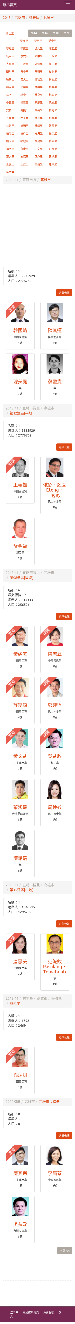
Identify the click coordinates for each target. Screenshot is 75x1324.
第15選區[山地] (21, 890)
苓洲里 (24, 40)
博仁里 (10, 33)
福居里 (39, 141)
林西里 (10, 94)
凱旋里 (53, 102)
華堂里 (10, 71)
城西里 (53, 48)
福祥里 (24, 133)
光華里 (24, 87)
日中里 (24, 71)
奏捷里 (24, 110)
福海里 (39, 133)
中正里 (10, 102)
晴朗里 (10, 79)
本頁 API (65, 1250)
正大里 (10, 156)
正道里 (53, 156)
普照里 (39, 71)
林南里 (53, 94)
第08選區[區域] (21, 578)
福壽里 (39, 110)
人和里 (10, 63)
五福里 (24, 156)
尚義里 (24, 102)
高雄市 (20, 17)
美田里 (53, 63)
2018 (7, 17)
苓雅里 (10, 48)
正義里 (10, 164)
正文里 (39, 148)
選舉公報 (64, 292)
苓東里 (24, 48)
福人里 (10, 141)
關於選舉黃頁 (31, 1312)
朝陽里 (53, 125)
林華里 (53, 87)
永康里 (24, 148)
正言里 (53, 148)
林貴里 (53, 118)
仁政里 (24, 63)
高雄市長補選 (49, 1102)
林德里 (39, 118)
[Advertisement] (37, 225)
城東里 (10, 56)
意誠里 (24, 56)
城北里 (39, 48)
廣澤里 (39, 63)
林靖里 (39, 125)
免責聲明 (48, 1312)
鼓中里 (39, 56)
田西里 (53, 56)
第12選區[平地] (21, 413)
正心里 (39, 156)
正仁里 (24, 164)
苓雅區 (34, 17)
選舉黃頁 (10, 5)
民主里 (24, 118)
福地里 (24, 141)
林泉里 (48, 17)
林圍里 (53, 79)
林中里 (24, 94)
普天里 (24, 79)
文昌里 (39, 164)
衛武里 (10, 172)
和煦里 (53, 71)
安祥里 (10, 110)
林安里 (10, 87)
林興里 (39, 87)
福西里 (10, 148)
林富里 (39, 79)
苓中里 (52, 40)
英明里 (24, 125)
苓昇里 (38, 40)
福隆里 (10, 133)
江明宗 (14, 1312)
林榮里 (10, 125)
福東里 (53, 141)
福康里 (53, 133)
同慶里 (39, 102)
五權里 (10, 118)
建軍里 (53, 164)
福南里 (53, 110)
